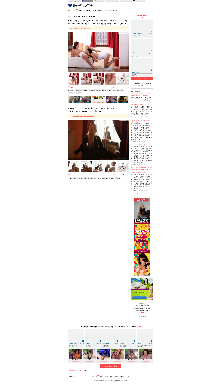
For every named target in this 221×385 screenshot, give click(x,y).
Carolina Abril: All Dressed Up (138, 144)
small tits (71, 93)
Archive (88, 10)
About (116, 10)
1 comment (117, 87)
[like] (69, 87)
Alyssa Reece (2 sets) (78, 28)
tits (74, 93)
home (89, 90)
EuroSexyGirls (83, 5)
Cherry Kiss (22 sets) (89, 116)
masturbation (104, 90)
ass (70, 178)
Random (109, 10)
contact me (129, 381)
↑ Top (151, 376)
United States (79, 93)
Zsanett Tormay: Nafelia (137, 104)
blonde (74, 178)
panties (110, 90)
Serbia (99, 178)
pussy (114, 90)
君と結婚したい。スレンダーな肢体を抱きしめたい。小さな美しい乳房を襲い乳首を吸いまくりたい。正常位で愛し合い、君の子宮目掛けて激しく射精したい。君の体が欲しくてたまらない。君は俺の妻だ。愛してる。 (141, 110)
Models (101, 10)
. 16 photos (97, 22)
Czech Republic (79, 90)
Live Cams (73, 10)
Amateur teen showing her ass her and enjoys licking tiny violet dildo (140, 121)
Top (95, 10)
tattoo (116, 178)
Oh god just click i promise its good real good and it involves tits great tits (141, 94)
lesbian (93, 90)
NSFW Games (142, 86)
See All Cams (142, 79)
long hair (98, 90)
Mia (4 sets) (86, 28)
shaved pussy (120, 90)
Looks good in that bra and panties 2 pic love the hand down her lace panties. (141, 98)
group (85, 90)
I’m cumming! (142, 316)
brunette (72, 90)
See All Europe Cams (110, 366)
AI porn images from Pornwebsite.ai (142, 83)
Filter (80, 10)
